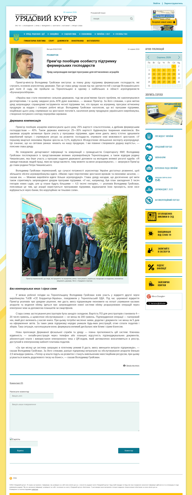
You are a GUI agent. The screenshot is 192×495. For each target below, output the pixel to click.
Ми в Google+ (158, 296)
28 (169, 82)
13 (164, 74)
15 (174, 74)
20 (164, 78)
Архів (37, 26)
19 (159, 78)
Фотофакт (66, 26)
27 (164, 82)
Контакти (56, 26)
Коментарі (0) (16, 383)
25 (154, 82)
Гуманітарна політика (35, 41)
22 (174, 78)
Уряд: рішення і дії (35, 34)
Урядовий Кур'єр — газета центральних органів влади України (46, 14)
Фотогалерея (93, 41)
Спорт (51, 41)
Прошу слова (77, 26)
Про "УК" (18, 26)
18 (154, 78)
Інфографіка (77, 41)
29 (174, 82)
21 (169, 78)
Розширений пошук (98, 13)
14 (169, 74)
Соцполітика (70, 34)
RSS (15, 478)
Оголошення (28, 26)
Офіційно (54, 34)
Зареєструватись (173, 3)
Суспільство (121, 34)
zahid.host (35, 489)
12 (159, 74)
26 (159, 82)
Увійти (156, 3)
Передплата (46, 26)
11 (154, 74)
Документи (62, 41)
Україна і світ (103, 34)
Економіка (86, 34)
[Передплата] (163, 124)
